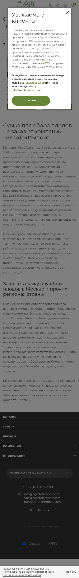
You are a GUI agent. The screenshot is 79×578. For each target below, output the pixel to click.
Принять (71, 571)
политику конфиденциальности (22, 575)
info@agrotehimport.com (27, 90)
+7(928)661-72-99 (34, 82)
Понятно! (31, 100)
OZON (48, 63)
